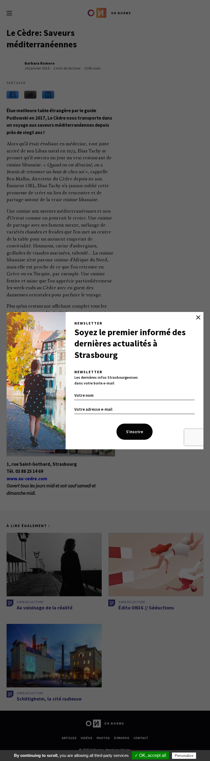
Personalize (184, 756)
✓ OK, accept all (150, 755)
